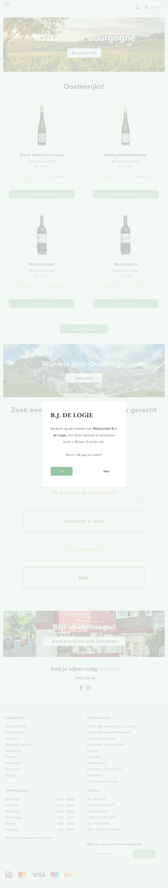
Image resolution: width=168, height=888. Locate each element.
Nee (106, 471)
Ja (61, 471)
